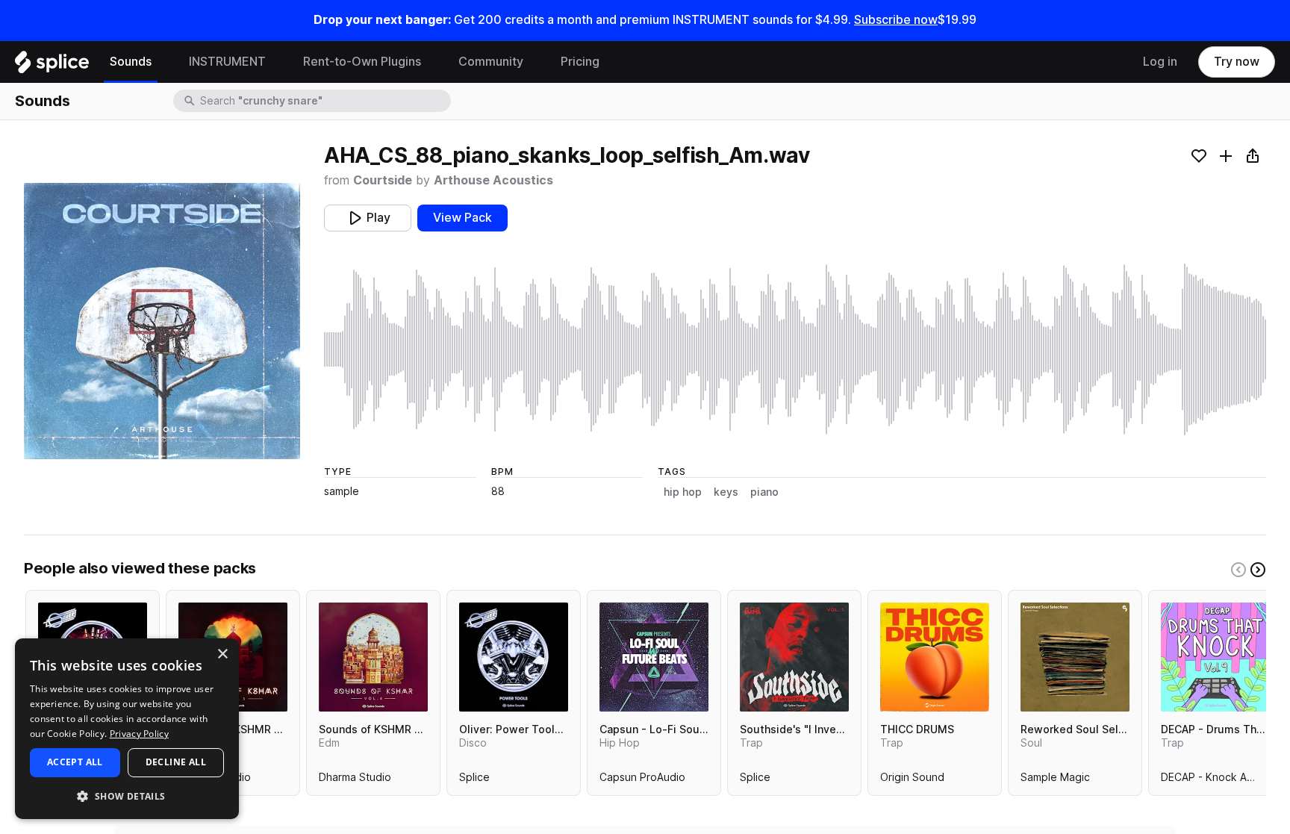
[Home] (52, 66)
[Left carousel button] (1238, 569)
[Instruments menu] (277, 62)
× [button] (222, 654)
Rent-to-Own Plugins (362, 62)
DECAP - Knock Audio (1214, 780)
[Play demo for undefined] (162, 321)
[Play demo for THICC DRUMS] (934, 657)
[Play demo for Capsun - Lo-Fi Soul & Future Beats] (654, 657)
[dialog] (127, 728)
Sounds (131, 62)
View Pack (462, 218)
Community (490, 62)
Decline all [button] (176, 762)
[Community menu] (534, 62)
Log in (1160, 62)
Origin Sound (912, 780)
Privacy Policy (139, 733)
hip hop (683, 492)
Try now (1236, 62)
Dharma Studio (355, 780)
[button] (127, 795)
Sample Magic (1055, 780)
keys (726, 492)
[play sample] (795, 349)
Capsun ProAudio (642, 780)
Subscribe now (896, 20)
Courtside (382, 180)
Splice (474, 780)
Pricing (580, 62)
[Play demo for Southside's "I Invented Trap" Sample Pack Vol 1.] (794, 657)
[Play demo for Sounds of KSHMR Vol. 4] (373, 657)
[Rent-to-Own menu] (432, 62)
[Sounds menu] (163, 62)
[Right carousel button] (1258, 569)
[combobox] (324, 101)
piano (764, 492)
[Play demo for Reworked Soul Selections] (1075, 657)
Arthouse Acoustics (493, 180)
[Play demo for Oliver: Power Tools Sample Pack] (513, 657)
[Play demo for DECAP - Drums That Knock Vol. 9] (1215, 657)
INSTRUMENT (227, 62)
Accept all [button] (75, 762)
